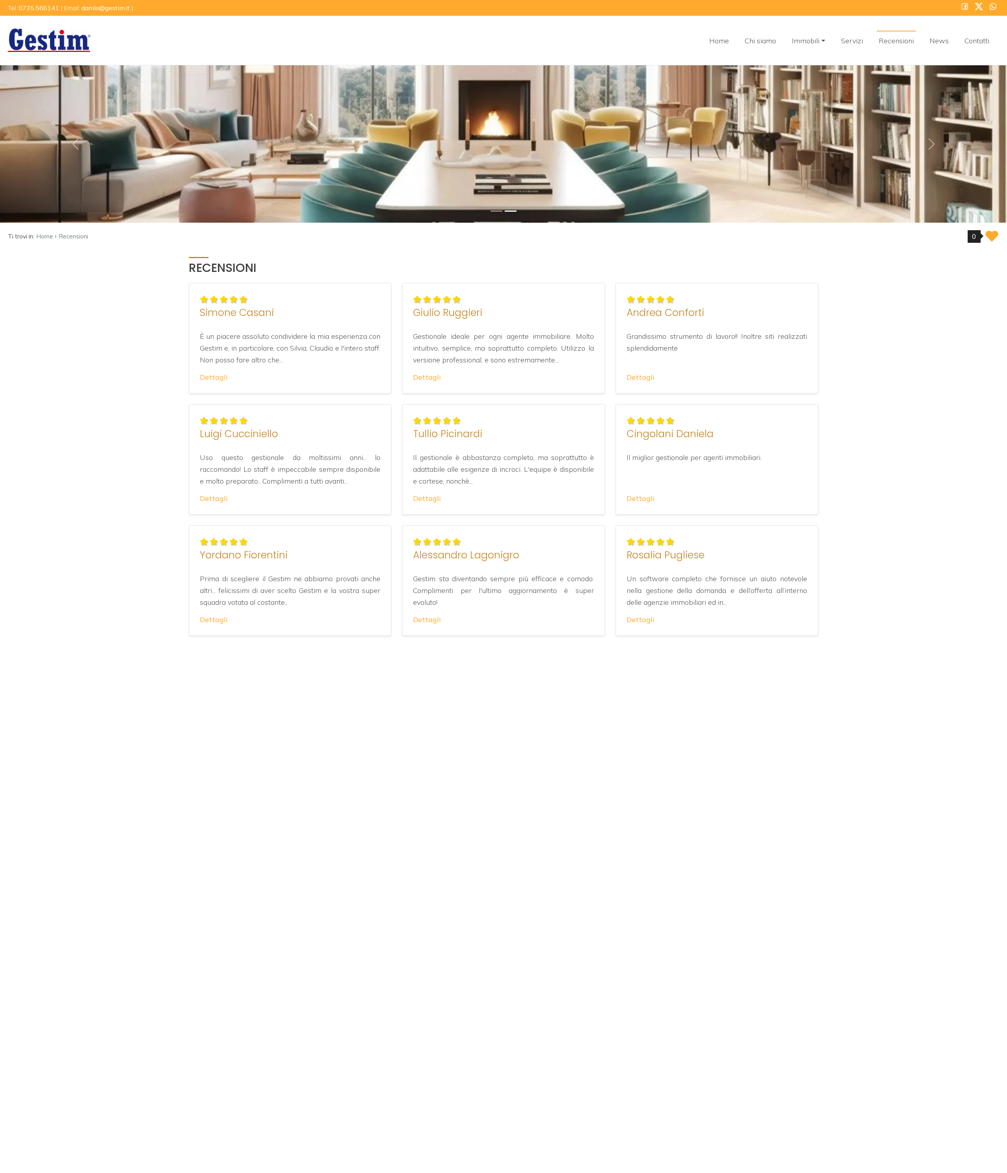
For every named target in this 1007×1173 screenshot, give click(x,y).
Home (719, 40)
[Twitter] (978, 7)
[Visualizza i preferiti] (992, 238)
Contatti (977, 40)
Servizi (852, 40)
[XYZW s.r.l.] (49, 39)
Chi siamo (760, 40)
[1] (510, 211)
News (939, 40)
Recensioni (896, 40)
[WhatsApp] (993, 7)
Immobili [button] (805, 40)
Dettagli (214, 377)
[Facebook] (964, 7)
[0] (496, 211)
